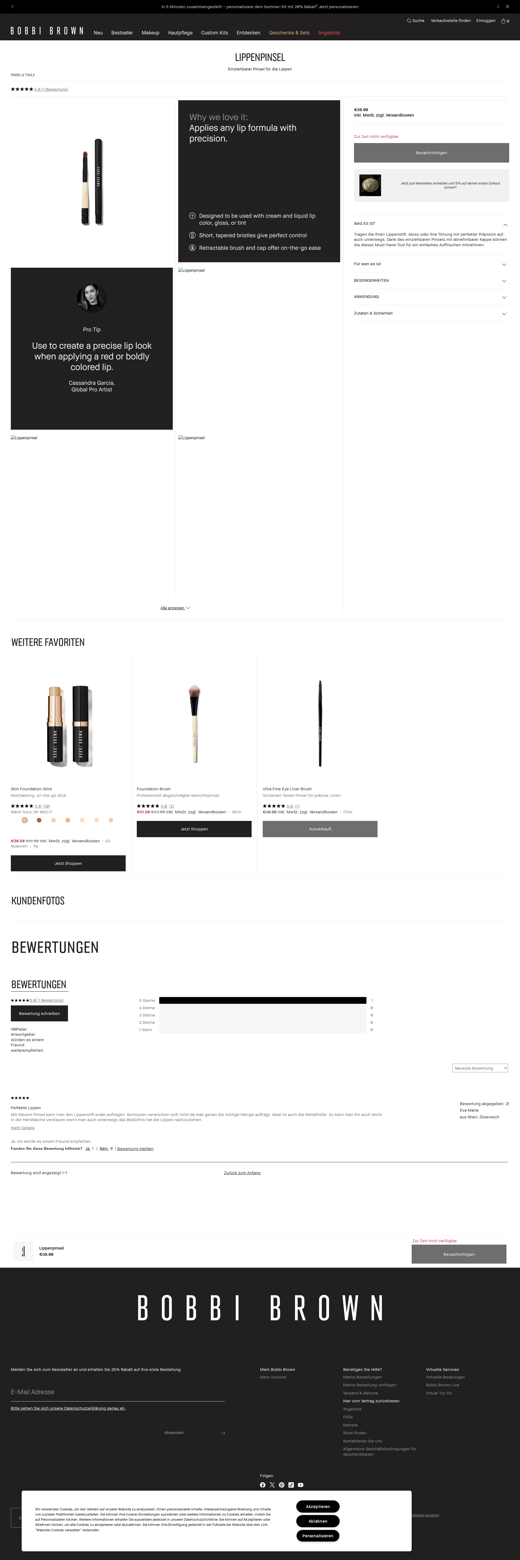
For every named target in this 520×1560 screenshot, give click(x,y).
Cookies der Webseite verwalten (415, 1515)
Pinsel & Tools (23, 75)
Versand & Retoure (360, 1392)
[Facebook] (262, 1485)
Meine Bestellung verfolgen (369, 1384)
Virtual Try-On (439, 1392)
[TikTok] (291, 1485)
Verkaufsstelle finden (451, 20)
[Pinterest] (281, 1485)
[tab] (40, 984)
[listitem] (68, 769)
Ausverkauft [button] (320, 828)
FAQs (348, 1416)
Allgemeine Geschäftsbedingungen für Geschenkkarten (379, 1451)
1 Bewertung (55, 89)
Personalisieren (318, 1535)
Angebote (352, 1408)
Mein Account (273, 1376)
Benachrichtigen (431, 152)
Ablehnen (318, 1521)
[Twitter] (272, 1485)
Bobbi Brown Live (442, 1384)
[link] (505, 20)
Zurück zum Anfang (242, 1172)
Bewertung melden (135, 1148)
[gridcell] (24, 820)
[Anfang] (503, 1176)
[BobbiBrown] (47, 30)
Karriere (350, 1424)
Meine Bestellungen (362, 1376)
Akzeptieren (318, 1506)
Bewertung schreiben (39, 1013)
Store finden (354, 1432)
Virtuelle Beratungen (445, 1376)
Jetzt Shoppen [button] (68, 863)
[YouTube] (300, 1485)
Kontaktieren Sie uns (362, 1440)
